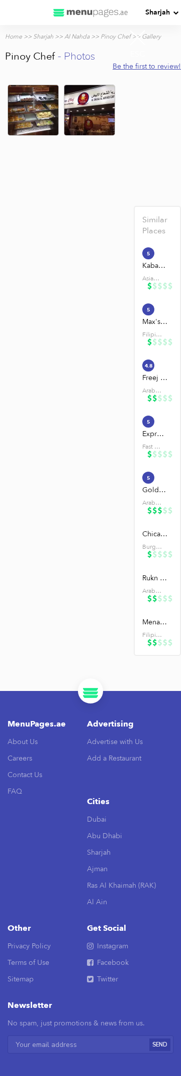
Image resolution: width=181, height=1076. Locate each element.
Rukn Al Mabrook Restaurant (155, 578)
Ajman (97, 869)
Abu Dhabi (104, 836)
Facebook (113, 962)
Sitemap (21, 979)
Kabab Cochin (155, 265)
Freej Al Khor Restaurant (155, 378)
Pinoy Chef (116, 37)
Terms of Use (28, 962)
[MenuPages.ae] (90, 12)
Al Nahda (76, 37)
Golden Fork (155, 490)
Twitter (107, 979)
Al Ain (97, 902)
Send (159, 1044)
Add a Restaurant (114, 758)
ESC (137, 54)
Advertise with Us (115, 742)
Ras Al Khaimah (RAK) (121, 885)
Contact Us (25, 775)
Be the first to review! (147, 66)
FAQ (15, 791)
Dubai (97, 819)
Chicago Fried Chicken (155, 534)
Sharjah (157, 12)
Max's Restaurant (155, 321)
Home (13, 37)
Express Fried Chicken (155, 434)
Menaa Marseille (155, 622)
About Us (23, 742)
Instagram (112, 946)
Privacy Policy (29, 946)
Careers (20, 758)
